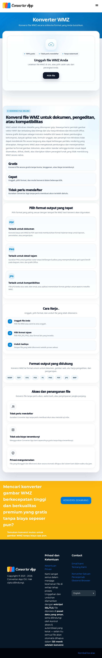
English (76, 593)
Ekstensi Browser (81, 580)
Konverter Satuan (81, 574)
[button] (51, 58)
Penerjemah (78, 577)
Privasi (48, 569)
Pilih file (51, 75)
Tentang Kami (79, 567)
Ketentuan (50, 566)
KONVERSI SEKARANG (76, 500)
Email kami (78, 563)
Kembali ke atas (86, 653)
